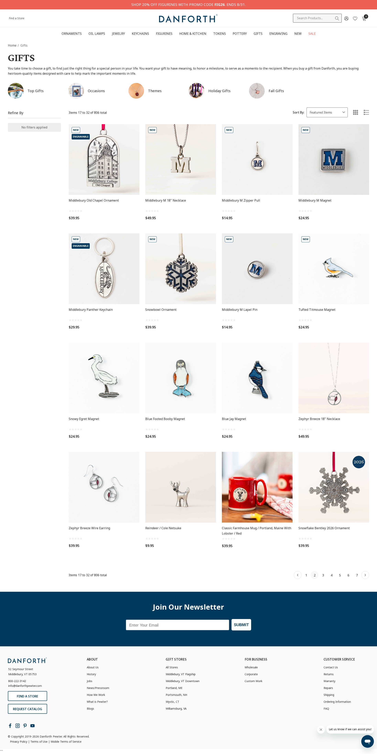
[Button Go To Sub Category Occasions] (76, 91)
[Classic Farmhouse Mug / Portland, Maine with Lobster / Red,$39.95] (257, 487)
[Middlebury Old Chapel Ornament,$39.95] (104, 159)
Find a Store (16, 18)
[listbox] (327, 112)
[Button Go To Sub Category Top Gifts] (16, 91)
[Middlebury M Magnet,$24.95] (333, 159)
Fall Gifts (276, 90)
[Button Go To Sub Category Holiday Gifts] (196, 91)
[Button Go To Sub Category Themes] (136, 91)
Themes (155, 90)
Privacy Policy (18, 741)
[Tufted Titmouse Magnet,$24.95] (333, 268)
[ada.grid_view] (355, 112)
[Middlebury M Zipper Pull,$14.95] (257, 159)
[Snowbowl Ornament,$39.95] (180, 268)
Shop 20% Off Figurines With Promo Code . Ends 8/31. (188, 4)
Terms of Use (39, 741)
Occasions (96, 90)
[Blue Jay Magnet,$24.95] (257, 378)
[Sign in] (346, 18)
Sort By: (298, 112)
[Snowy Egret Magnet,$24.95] (104, 378)
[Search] (337, 18)
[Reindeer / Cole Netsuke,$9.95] (180, 487)
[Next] (365, 575)
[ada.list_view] (366, 112)
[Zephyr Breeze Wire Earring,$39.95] (104, 487)
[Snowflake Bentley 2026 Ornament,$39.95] (333, 487)
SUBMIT (241, 625)
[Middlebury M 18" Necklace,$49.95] (180, 159)
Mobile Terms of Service (66, 741)
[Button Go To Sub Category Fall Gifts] (257, 91)
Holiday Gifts (219, 90)
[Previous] (298, 575)
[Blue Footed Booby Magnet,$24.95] (180, 378)
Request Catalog (27, 709)
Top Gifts (35, 90)
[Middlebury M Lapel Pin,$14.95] (257, 268)
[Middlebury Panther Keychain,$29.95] (104, 268)
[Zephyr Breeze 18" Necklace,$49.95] (333, 378)
